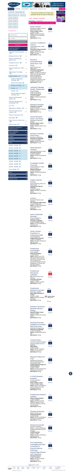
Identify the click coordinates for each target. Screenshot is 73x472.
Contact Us (19, 470)
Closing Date (39, 20)
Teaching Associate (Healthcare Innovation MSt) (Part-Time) (38, 324)
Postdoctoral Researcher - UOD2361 (34, 273)
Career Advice (25, 9)
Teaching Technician (37, 411)
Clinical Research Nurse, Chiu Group (36, 118)
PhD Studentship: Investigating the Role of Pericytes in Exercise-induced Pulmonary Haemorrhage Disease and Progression (38, 448)
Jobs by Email (33, 9)
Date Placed (32, 20)
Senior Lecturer (35, 27)
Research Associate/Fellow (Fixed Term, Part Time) (36, 62)
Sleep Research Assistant (35, 149)
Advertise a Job (42, 9)
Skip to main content (6, 1)
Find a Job (11, 9)
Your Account (54, 9)
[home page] (14, 5)
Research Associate (37, 425)
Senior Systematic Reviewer (36, 215)
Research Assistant (37, 105)
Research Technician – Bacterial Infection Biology (38, 308)
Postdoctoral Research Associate (37, 289)
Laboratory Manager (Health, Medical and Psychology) (37, 89)
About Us (14, 470)
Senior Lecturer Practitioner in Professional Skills (36, 233)
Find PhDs (17, 9)
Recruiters (62, 9)
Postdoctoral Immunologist (34, 249)
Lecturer (33, 198)
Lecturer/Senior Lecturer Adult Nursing (38, 341)
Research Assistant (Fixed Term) (37, 134)
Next (37, 465)
